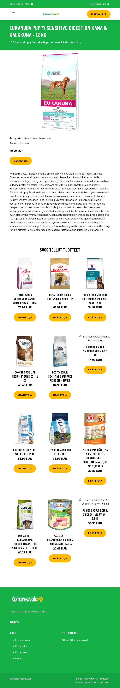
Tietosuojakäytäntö (85, 682)
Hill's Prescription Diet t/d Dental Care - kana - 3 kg (95, 299)
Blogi (18, 658)
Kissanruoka (30, 138)
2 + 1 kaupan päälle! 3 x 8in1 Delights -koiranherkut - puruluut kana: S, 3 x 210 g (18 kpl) (95, 458)
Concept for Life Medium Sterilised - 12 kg (25, 376)
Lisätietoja (21, 160)
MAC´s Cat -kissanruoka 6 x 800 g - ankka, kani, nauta (60, 540)
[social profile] (32, 4)
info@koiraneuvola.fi (99, 3)
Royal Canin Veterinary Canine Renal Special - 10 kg (25, 299)
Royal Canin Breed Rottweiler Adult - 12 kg (60, 299)
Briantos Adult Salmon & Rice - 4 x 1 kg (95, 351)
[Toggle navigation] (13, 14)
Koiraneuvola (22, 640)
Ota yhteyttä (91, 678)
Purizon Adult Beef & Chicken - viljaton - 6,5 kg (95, 514)
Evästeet (104, 678)
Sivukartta (103, 682)
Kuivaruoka (45, 138)
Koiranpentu (22, 652)
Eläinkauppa (98, 14)
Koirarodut (21, 646)
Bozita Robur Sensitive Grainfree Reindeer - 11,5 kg (60, 376)
